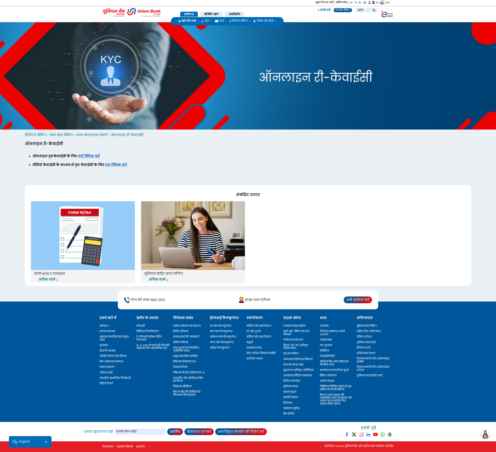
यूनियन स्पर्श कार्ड (366, 342)
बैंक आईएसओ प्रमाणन (111, 361)
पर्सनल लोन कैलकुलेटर (223, 336)
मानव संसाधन (107, 367)
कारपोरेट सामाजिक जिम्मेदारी (115, 378)
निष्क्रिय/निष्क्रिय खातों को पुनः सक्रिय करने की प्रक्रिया (336, 388)
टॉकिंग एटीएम (364, 336)
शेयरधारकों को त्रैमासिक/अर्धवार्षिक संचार (186, 349)
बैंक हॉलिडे (288, 413)
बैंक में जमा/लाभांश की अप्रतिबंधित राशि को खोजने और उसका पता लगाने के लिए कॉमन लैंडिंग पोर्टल (336, 399)
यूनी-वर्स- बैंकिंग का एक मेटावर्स (296, 333)
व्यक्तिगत (189, 14)
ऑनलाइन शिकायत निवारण (298, 359)
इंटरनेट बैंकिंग (342, 10)
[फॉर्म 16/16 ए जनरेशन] (83, 236)
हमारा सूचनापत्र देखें (98, 432)
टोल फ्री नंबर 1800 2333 (148, 300)
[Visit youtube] (375, 435)
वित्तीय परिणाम (180, 331)
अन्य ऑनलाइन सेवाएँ (92, 135)
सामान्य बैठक (180, 367)
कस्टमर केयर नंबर (293, 364)
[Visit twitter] (354, 435)
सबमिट (175, 432)
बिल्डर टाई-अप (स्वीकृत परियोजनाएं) (295, 347)
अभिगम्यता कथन (366, 353)
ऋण (207, 20)
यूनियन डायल (290, 386)
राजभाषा (324, 325)
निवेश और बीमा (265, 20)
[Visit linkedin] (368, 435)
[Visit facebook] (347, 435)
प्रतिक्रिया (324, 350)
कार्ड (221, 20)
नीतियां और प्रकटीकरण (258, 325)
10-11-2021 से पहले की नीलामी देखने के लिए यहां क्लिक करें (152, 347)
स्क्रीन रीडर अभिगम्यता (369, 331)
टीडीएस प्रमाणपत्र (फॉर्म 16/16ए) (332, 333)
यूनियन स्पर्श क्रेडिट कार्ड (369, 375)
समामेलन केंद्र (254, 347)
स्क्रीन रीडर (342, 2)
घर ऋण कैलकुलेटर (220, 325)
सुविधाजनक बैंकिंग (367, 325)
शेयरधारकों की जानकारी (186, 336)
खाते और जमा (189, 20)
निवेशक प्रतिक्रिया (182, 386)
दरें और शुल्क (253, 331)
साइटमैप (140, 446)
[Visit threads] (389, 435)
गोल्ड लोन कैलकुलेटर (222, 342)
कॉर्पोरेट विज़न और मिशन (113, 356)
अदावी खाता (326, 339)
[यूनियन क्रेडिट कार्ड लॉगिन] (193, 236)
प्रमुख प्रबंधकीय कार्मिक (185, 356)
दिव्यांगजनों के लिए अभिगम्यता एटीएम (373, 369)
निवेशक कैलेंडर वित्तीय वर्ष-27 (189, 372)
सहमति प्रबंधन (290, 397)
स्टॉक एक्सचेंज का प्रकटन (187, 325)
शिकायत (287, 402)
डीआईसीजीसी (327, 356)
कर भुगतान (326, 345)
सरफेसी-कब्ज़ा (254, 358)
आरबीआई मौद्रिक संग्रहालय (297, 375)
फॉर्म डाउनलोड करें (293, 339)
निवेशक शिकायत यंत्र (184, 361)
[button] (364, 2)
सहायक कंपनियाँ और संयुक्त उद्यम (114, 338)
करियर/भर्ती (106, 372)
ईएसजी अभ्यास (107, 350)
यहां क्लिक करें (116, 165)
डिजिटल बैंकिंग (240, 20)
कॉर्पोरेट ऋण (211, 14)
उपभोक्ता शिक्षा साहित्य (294, 325)
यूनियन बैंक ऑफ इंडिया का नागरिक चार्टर (334, 363)
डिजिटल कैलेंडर (291, 380)
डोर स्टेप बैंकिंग (291, 353)
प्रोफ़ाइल (104, 325)
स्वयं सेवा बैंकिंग (62, 135)
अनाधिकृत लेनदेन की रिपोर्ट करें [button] (241, 432)
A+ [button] (360, 2)
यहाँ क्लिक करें (89, 156)
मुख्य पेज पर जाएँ (324, 2)
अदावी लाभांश (327, 380)
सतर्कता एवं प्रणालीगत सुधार (334, 370)
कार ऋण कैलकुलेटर (221, 331)
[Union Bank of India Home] (132, 12)
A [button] (356, 2)
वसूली (249, 342)
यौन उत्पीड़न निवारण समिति (261, 353)
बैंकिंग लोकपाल (328, 375)
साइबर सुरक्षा (289, 391)
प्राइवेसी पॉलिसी (125, 446)
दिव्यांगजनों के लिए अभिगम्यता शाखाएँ (373, 360)
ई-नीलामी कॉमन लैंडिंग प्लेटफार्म (149, 338)
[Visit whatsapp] (382, 435)
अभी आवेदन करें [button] (357, 300)
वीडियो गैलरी (106, 383)
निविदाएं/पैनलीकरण (147, 331)
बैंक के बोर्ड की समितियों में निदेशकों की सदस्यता (186, 393)
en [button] (388, 2)
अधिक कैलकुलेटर (220, 347)
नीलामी (140, 325)
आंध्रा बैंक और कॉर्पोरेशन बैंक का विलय (188, 380)
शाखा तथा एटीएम (257, 300)
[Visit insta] (361, 435)
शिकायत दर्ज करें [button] (199, 432)
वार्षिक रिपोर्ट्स (180, 342)
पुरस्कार (104, 345)
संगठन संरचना (107, 331)
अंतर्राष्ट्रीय (234, 14)
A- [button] (351, 2)
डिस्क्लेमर (108, 446)
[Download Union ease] (387, 15)
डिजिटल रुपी (363, 347)
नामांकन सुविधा (291, 408)
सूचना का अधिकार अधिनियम (298, 370)
